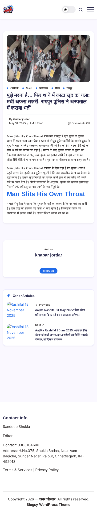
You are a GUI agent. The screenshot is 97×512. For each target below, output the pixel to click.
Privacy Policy (47, 470)
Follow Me (48, 270)
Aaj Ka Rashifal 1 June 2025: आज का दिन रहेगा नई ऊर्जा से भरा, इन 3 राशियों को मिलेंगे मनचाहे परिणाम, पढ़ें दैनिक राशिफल (61, 335)
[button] (69, 9)
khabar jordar (21, 119)
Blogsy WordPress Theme (48, 504)
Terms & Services (17, 470)
